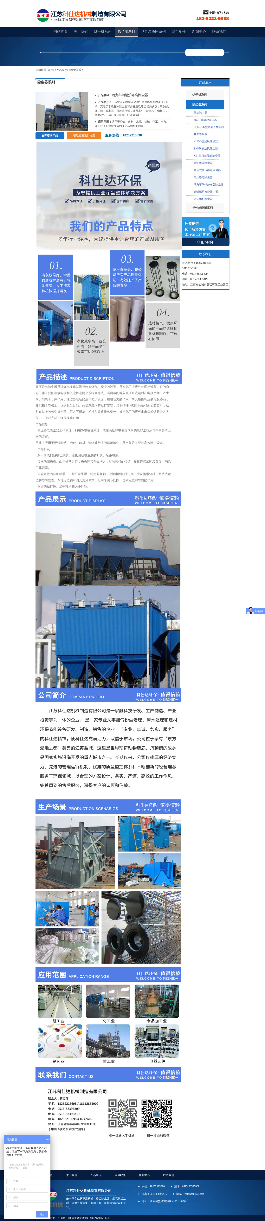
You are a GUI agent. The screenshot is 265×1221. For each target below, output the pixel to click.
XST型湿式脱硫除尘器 (207, 155)
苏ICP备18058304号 (100, 1218)
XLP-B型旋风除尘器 (206, 141)
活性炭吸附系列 (153, 31)
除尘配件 (120, 1175)
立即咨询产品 (50, 135)
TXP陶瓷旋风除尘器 (206, 148)
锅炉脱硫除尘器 (203, 163)
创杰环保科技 (215, 1201)
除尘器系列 (126, 31)
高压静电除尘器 (203, 177)
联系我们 (169, 1175)
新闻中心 (144, 1175)
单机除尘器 (200, 112)
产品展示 (61, 70)
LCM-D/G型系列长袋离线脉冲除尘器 (209, 131)
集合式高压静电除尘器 (207, 170)
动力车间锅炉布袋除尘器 (208, 184)
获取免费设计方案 (84, 135)
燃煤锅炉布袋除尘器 (206, 191)
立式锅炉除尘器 (203, 199)
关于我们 (72, 1175)
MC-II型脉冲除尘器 (205, 120)
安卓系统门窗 (198, 1201)
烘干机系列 (102, 31)
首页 (50, 70)
